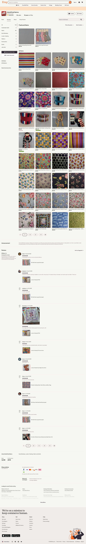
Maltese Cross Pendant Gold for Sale (30, 496)
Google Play (16, 535)
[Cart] (82, 2)
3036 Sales (4, 60)
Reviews (9, 19)
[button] (71, 13)
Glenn (23, 376)
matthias (24, 288)
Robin (23, 253)
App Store (6, 535)
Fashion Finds (43, 5)
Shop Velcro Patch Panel (69, 496)
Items (3, 19)
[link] (20, 234)
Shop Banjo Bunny (26, 490)
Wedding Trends (58, 5)
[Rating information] (7, 15)
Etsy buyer (24, 305)
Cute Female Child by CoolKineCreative (51, 492)
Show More (43, 502)
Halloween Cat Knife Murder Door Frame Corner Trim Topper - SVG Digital (11, 491)
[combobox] (38, 2)
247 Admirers (4, 62)
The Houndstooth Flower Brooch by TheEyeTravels (53, 496)
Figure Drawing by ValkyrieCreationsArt (51, 490)
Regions (82, 541)
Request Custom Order (10, 52)
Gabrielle (24, 271)
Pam (23, 393)
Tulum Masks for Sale (69, 490)
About (15, 19)
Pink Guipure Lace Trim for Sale (8, 496)
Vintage (50, 5)
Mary (23, 410)
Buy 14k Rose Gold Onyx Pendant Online (30, 498)
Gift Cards (67, 5)
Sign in (75, 2)
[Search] (70, 2)
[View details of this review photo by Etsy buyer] (31, 315)
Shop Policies (22, 19)
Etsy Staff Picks (25, 5)
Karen (23, 358)
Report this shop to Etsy (6, 67)
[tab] (9, 25)
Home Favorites (34, 5)
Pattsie (23, 341)
